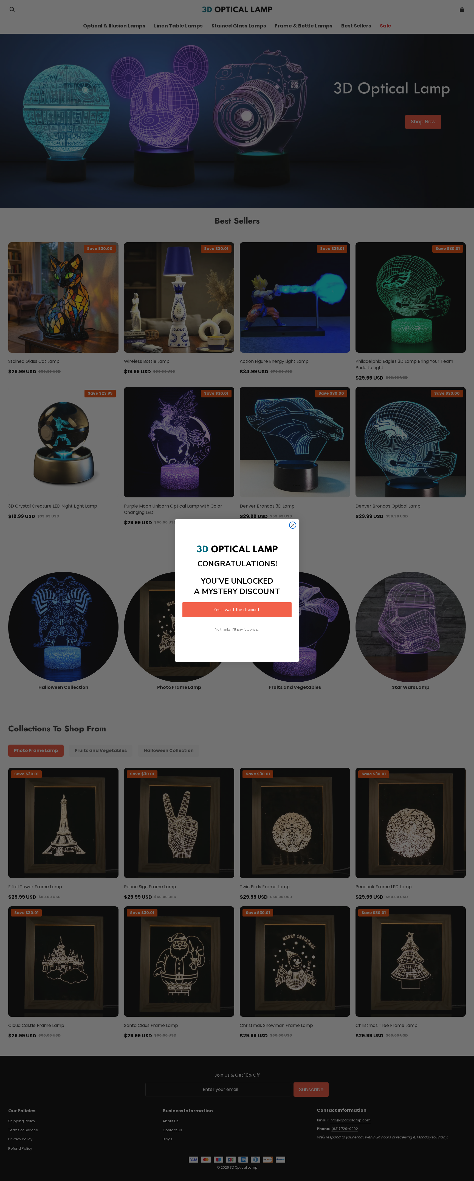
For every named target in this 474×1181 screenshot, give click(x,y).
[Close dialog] (292, 525)
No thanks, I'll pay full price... (237, 629)
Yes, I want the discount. (237, 610)
